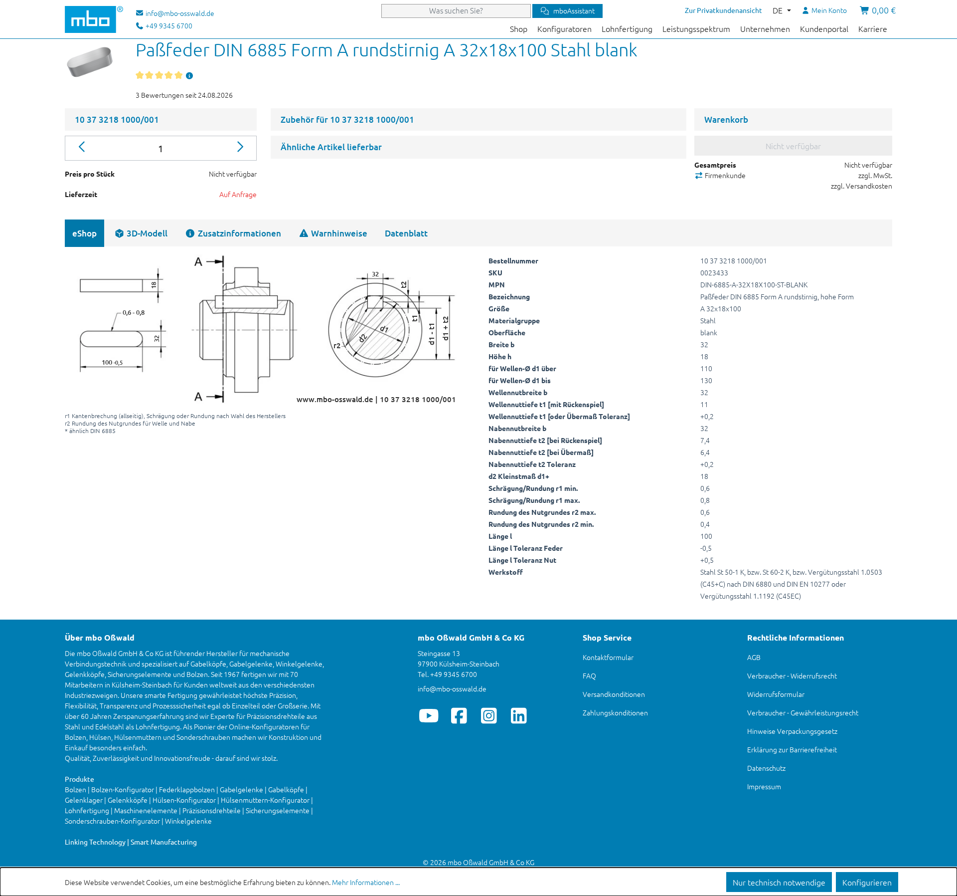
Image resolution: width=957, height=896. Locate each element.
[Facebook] (459, 715)
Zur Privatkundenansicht (723, 9)
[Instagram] (489, 715)
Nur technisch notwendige (779, 882)
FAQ (589, 675)
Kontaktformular (608, 657)
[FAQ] (189, 75)
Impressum (764, 786)
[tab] (141, 233)
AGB (754, 657)
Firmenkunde (724, 175)
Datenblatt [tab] (406, 233)
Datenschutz (766, 768)
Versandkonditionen (614, 694)
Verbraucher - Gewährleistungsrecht (802, 712)
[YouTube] (429, 715)
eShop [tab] (84, 233)
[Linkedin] (518, 715)
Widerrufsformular (775, 694)
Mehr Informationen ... (366, 882)
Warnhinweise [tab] (338, 233)
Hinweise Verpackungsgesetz (792, 731)
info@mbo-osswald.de (452, 688)
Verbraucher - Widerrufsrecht (792, 675)
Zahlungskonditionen (615, 712)
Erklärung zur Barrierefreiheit (792, 749)
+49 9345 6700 (168, 25)
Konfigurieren (867, 882)
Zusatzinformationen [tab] (238, 233)
